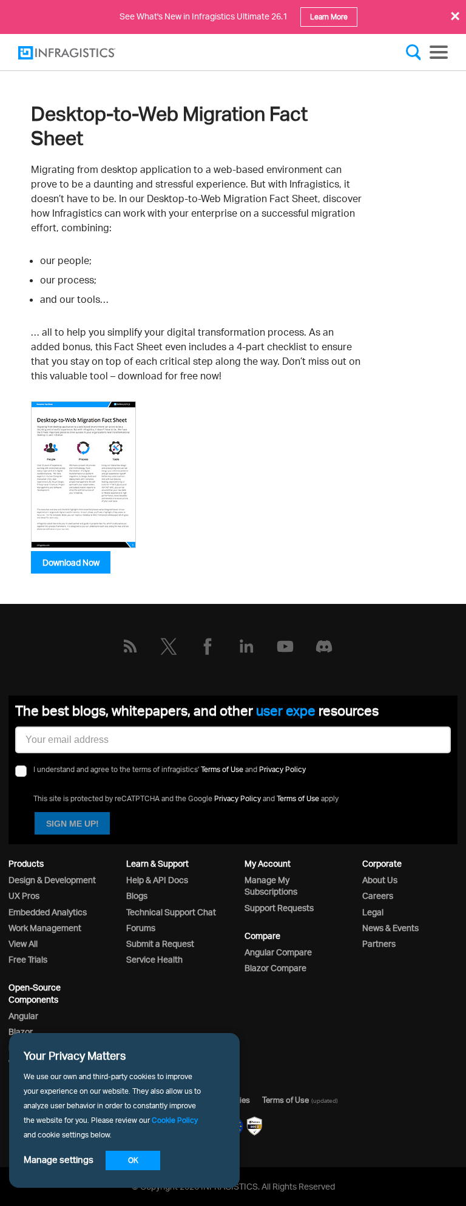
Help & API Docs (157, 880)
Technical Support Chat (171, 912)
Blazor (20, 1031)
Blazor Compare (275, 968)
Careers (377, 895)
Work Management (44, 928)
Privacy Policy (282, 769)
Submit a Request (160, 943)
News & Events (390, 928)
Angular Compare (278, 952)
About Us (379, 880)
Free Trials (27, 959)
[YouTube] (285, 646)
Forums (140, 928)
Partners (379, 943)
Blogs (136, 895)
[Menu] (439, 52)
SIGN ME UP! (72, 823)
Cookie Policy (175, 1120)
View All (23, 943)
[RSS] (130, 646)
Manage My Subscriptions (271, 885)
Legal (372, 912)
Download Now (71, 562)
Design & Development (52, 880)
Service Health (154, 959)
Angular (23, 1016)
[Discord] (324, 646)
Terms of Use (222, 769)
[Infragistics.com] (79, 52)
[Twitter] (169, 646)
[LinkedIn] (246, 646)
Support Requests (279, 908)
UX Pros (23, 895)
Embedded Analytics (47, 912)
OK (133, 1160)
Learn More (329, 16)
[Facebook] (207, 646)
